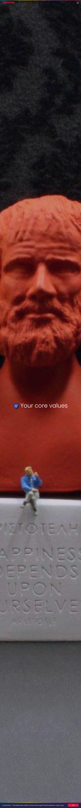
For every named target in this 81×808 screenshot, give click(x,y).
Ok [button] (73, 805)
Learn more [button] (60, 805)
